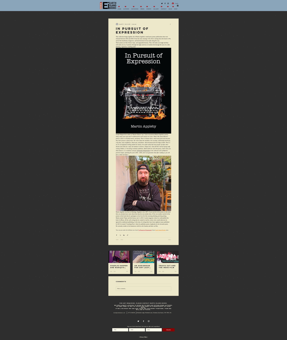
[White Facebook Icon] (143, 321)
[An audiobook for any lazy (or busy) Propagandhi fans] (143, 257)
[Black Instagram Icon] (168, 3)
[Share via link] (127, 235)
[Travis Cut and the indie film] (168, 257)
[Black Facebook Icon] (165, 3)
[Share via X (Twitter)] (120, 235)
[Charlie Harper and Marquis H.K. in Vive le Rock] (119, 257)
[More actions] (170, 24)
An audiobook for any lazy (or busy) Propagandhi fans (142, 266)
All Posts (110, 14)
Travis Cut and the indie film (167, 266)
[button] (178, 5)
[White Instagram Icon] (149, 321)
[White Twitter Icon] (138, 321)
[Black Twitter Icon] (162, 3)
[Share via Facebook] (116, 235)
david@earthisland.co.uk (119, 312)
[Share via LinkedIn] (124, 235)
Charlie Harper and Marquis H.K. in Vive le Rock (119, 266)
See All (177, 248)
